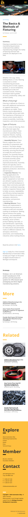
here (19, 245)
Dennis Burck (7, 313)
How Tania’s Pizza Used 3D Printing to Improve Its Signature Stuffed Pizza (13, 310)
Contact (5, 440)
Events (4, 442)
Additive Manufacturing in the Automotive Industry (12, 302)
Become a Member (8, 459)
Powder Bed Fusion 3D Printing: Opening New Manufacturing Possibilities (13, 318)
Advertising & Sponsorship (10, 438)
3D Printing (6, 19)
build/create (22, 513)
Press (4, 444)
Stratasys (6, 33)
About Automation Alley (9, 437)
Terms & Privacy (7, 446)
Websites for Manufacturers (18, 511)
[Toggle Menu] (25, 2)
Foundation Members (8, 460)
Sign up (5, 252)
